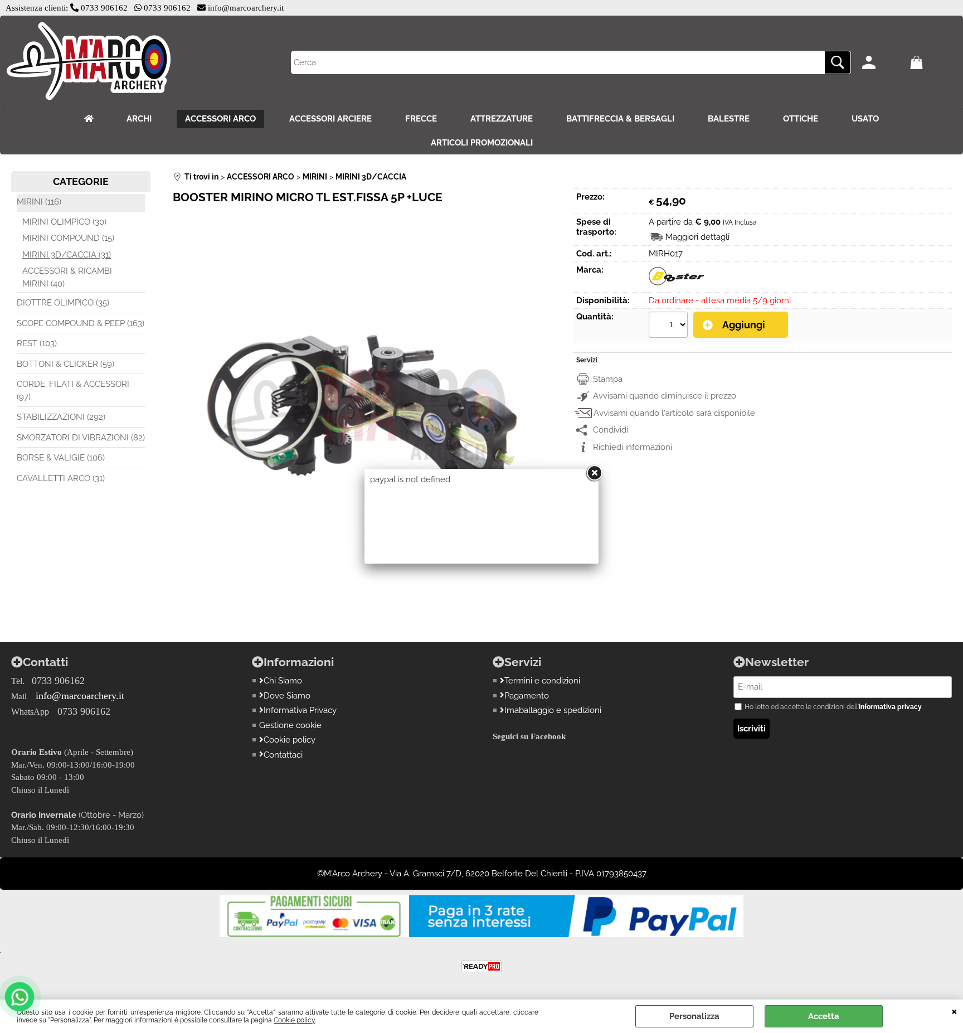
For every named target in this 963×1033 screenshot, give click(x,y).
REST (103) (37, 343)
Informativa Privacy (300, 710)
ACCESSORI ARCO (220, 119)
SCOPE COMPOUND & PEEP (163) (80, 323)
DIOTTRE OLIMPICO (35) (63, 303)
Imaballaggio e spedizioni (552, 710)
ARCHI (139, 119)
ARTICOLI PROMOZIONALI (482, 143)
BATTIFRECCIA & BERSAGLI (620, 119)
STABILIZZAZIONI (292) (61, 417)
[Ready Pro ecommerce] (481, 966)
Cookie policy (294, 1020)
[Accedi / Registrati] (883, 62)
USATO (865, 119)
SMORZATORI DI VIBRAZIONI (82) (81, 438)
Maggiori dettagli (697, 237)
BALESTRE (729, 119)
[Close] (594, 473)
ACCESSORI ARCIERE (330, 119)
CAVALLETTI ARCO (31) (61, 478)
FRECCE (421, 119)
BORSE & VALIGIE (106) (61, 458)
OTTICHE (800, 119)
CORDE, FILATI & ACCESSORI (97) (73, 390)
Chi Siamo (283, 681)
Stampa (607, 379)
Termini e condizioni (542, 681)
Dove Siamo (287, 696)
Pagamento (526, 696)
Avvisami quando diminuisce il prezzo (664, 396)
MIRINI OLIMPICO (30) (64, 222)
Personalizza (694, 1016)
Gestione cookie (290, 725)
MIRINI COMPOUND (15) (68, 238)
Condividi (610, 430)
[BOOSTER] (676, 284)
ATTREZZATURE (501, 119)
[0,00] (931, 62)
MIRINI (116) (39, 202)
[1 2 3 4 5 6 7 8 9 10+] (669, 326)
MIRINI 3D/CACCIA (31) (66, 255)
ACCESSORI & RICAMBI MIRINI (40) (67, 277)
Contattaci (283, 755)
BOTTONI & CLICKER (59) (65, 364)
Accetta (823, 1016)
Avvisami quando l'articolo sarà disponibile (674, 413)
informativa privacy (890, 707)
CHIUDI (954, 1010)
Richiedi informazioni (632, 447)
